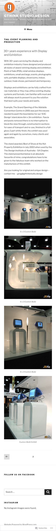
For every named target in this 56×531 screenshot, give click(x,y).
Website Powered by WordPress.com (20, 524)
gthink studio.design (26, 16)
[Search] (48, 492)
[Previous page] (7, 456)
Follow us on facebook (19, 474)
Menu (29, 29)
